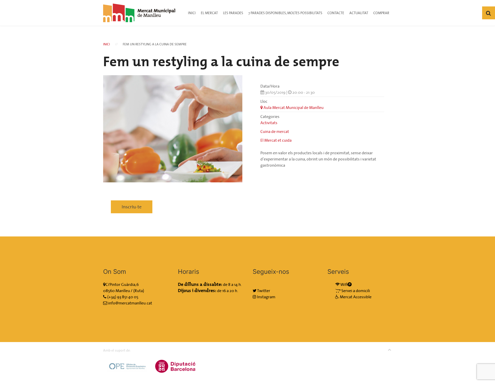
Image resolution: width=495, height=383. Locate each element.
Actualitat (358, 13)
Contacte (335, 13)
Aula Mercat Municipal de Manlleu (293, 107)
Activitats (268, 122)
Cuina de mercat (274, 131)
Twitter (263, 290)
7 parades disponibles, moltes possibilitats (285, 13)
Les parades (233, 13)
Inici (192, 13)
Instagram (265, 296)
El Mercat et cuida (276, 140)
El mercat (209, 13)
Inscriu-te (132, 206)
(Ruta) (138, 290)
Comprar (381, 13)
